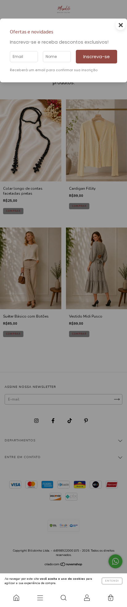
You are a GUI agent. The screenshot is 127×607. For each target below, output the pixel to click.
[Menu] (39, 597)
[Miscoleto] (16, 597)
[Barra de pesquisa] (63, 597)
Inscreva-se (96, 57)
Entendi (112, 581)
